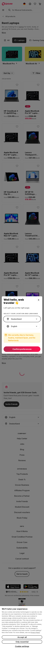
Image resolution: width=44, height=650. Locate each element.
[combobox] (22, 319)
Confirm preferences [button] (22, 349)
